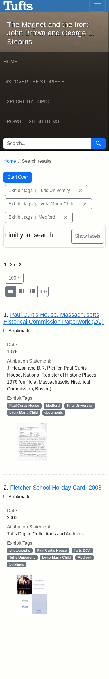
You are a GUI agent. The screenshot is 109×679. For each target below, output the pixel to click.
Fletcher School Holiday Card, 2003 (55, 487)
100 (16, 277)
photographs (19, 551)
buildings (16, 564)
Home (10, 61)
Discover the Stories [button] (32, 81)
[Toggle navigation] (97, 6)
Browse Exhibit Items (31, 121)
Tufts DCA (82, 551)
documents (53, 413)
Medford (53, 406)
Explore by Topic (26, 101)
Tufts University (80, 406)
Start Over (17, 177)
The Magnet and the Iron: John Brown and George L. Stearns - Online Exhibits (18, 5)
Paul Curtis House (24, 406)
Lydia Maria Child (23, 413)
